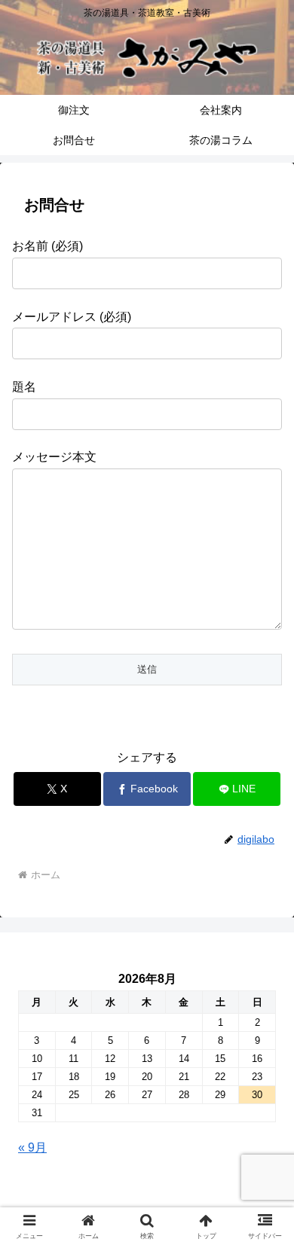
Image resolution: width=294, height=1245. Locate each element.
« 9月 (32, 1147)
